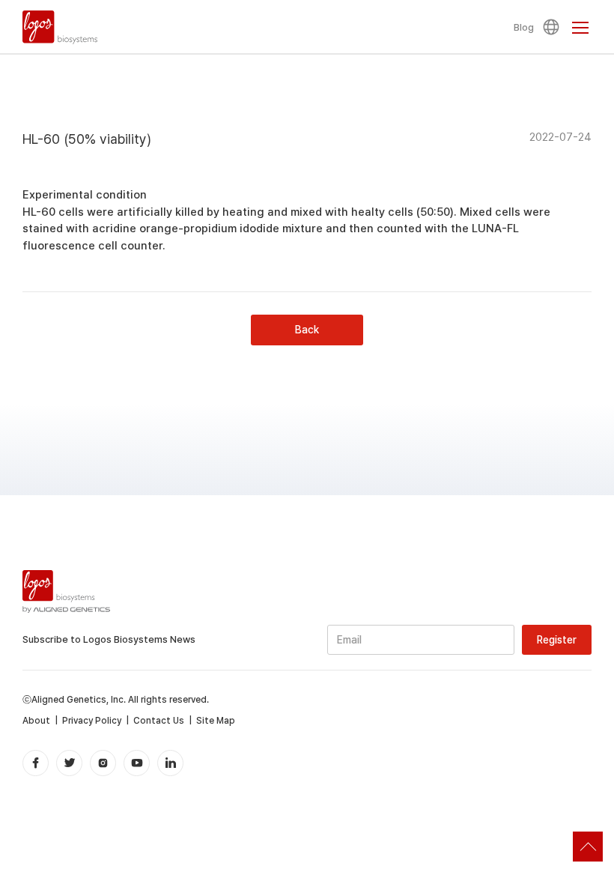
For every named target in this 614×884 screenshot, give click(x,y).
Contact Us (158, 720)
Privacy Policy (91, 720)
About (36, 720)
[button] (553, 27)
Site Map (215, 720)
